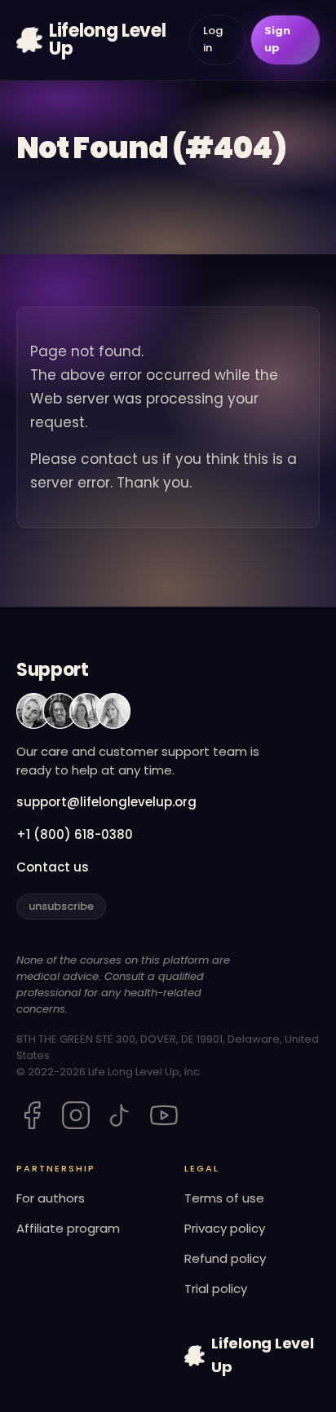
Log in (213, 39)
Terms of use (224, 1198)
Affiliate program (68, 1228)
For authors (50, 1198)
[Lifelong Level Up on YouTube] (163, 1115)
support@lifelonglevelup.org (106, 801)
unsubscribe (61, 906)
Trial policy (215, 1288)
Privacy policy (224, 1228)
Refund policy (225, 1258)
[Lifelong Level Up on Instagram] (75, 1115)
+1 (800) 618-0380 (74, 834)
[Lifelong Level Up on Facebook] (31, 1115)
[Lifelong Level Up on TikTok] (119, 1115)
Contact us (52, 867)
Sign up (277, 39)
